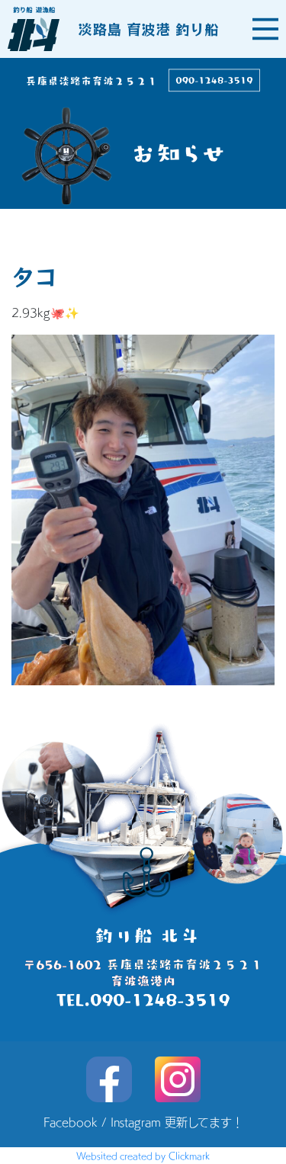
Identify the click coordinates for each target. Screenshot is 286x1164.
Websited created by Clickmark (143, 1155)
